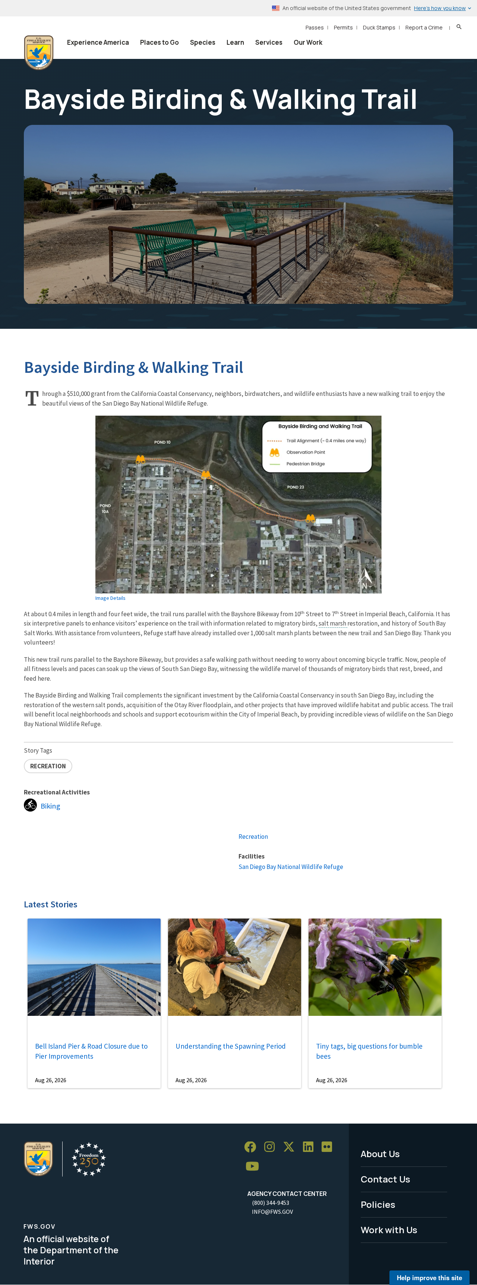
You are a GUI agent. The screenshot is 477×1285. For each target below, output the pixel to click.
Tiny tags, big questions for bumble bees (369, 1051)
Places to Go (159, 42)
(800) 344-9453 (270, 1202)
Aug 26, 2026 (50, 1080)
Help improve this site (429, 1277)
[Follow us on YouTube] (255, 1166)
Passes (315, 27)
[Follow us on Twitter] (291, 1147)
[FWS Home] (39, 53)
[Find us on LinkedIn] (311, 1147)
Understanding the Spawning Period (231, 1046)
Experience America (98, 42)
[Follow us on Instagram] (272, 1147)
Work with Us (389, 1229)
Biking (50, 806)
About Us (380, 1153)
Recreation (253, 836)
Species (202, 42)
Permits (343, 27)
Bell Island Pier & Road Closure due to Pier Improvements (91, 1051)
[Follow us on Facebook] (252, 1147)
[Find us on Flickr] (329, 1147)
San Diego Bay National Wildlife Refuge (290, 867)
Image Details (110, 598)
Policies (378, 1204)
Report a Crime (424, 27)
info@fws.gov (272, 1211)
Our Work (308, 42)
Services (268, 42)
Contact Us (385, 1179)
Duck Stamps (379, 27)
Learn (235, 42)
